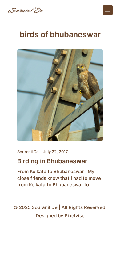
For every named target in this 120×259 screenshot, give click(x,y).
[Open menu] (108, 10)
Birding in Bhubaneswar (52, 161)
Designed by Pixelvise (60, 215)
